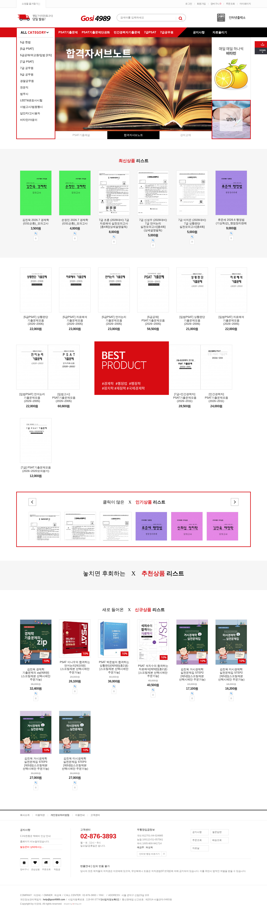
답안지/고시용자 (30, 113)
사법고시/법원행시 (31, 106)
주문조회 (230, 3)
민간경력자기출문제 (127, 32)
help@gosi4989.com (54, 899)
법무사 (24, 93)
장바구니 (216, 3)
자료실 (195, 848)
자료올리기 (219, 32)
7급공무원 (166, 32)
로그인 (188, 3)
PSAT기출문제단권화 (96, 32)
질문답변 (217, 832)
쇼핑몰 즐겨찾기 (30, 3)
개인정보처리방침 (60, 815)
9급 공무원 (26, 74)
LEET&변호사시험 (31, 100)
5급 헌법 (25, 42)
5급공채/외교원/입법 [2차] (36, 55)
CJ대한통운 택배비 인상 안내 (35, 836)
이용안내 (80, 815)
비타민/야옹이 (28, 119)
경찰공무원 (27, 81)
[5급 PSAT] (27, 48)
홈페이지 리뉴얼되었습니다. (34, 841)
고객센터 (95, 815)
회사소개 (25, 815)
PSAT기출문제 (68, 32)
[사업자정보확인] (110, 899)
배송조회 (217, 840)
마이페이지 (245, 3)
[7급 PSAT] (27, 61)
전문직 (24, 87)
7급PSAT (150, 32)
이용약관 (40, 815)
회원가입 (201, 3)
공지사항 (199, 32)
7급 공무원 (26, 68)
